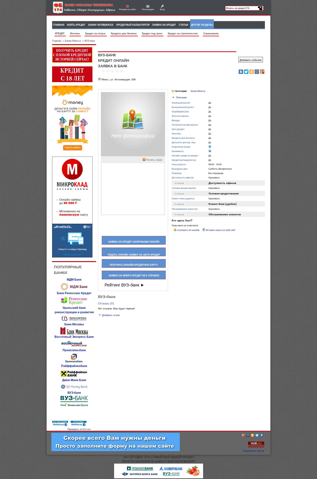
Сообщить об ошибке (188, 229)
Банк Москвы (74, 324)
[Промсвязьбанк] (74, 362)
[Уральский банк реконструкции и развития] (74, 321)
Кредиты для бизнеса (124, 33)
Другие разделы (202, 24)
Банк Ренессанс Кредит (74, 293)
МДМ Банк (74, 279)
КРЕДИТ (60, 33)
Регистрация (148, 9)
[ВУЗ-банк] (74, 405)
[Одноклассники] (251, 72)
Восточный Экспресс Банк (74, 336)
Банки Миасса (73, 40)
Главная (56, 40)
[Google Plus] (262, 72)
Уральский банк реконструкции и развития (74, 310)
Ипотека (75, 33)
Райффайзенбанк (74, 366)
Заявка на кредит (164, 24)
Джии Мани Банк (74, 380)
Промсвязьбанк (74, 350)
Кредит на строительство (183, 33)
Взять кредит (76, 24)
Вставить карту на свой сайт (221, 229)
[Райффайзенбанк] (74, 377)
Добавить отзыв (111, 315)
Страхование (210, 33)
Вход (162, 9)
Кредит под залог (152, 33)
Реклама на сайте (127, 9)
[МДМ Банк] (74, 290)
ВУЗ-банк (90, 40)
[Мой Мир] (257, 72)
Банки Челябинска (100, 24)
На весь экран (154, 159)
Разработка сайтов (253, 450)
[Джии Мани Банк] (74, 389)
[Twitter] (246, 72)
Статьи (183, 24)
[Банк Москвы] (74, 333)
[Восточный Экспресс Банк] (74, 347)
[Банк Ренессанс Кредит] (74, 304)
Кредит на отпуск (95, 33)
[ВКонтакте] (241, 72)
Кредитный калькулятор (133, 24)
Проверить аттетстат (79, 429)
